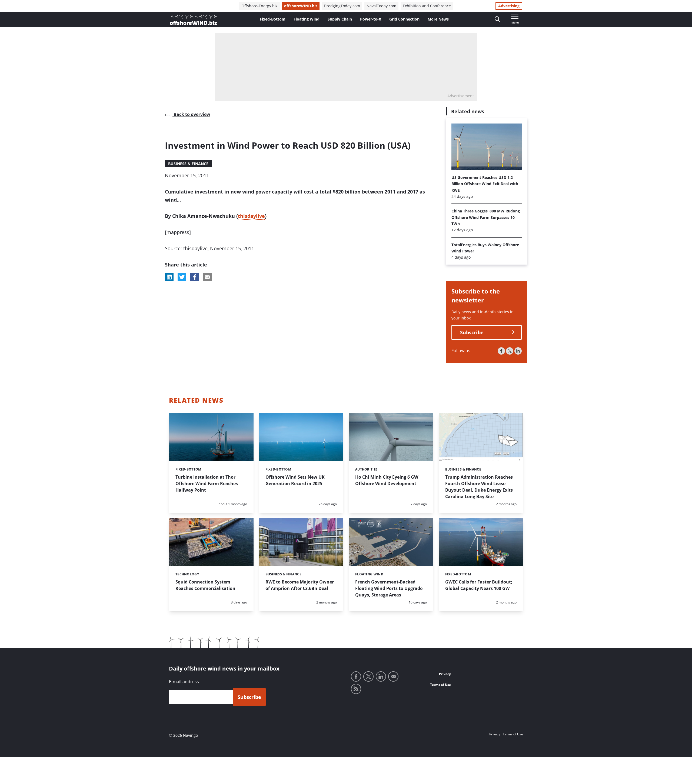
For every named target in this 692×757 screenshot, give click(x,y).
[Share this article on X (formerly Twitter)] (182, 277)
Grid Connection (404, 19)
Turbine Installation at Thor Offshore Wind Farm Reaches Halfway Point (206, 483)
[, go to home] (193, 19)
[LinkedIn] (518, 351)
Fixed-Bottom (272, 19)
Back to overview (191, 114)
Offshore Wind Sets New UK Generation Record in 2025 (295, 480)
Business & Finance (188, 163)
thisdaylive (251, 216)
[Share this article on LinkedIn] (169, 277)
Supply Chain (340, 19)
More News (438, 19)
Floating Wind (307, 19)
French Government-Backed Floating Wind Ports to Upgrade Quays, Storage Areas (388, 588)
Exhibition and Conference (427, 5)
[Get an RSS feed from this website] (356, 689)
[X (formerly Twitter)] (509, 351)
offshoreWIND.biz (300, 5)
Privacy (445, 674)
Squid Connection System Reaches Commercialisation (205, 585)
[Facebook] (501, 351)
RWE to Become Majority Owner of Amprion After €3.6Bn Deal (299, 585)
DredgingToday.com (342, 5)
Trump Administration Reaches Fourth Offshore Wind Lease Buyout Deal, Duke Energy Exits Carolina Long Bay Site (479, 486)
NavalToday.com (381, 5)
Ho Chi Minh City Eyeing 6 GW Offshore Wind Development (386, 480)
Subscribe (472, 332)
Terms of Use (440, 684)
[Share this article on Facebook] (194, 277)
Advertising (509, 5)
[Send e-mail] (393, 676)
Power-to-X (370, 19)
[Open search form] (497, 19)
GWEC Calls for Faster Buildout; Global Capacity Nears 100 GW (478, 585)
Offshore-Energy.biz (259, 5)
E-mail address (184, 682)
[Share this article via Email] (207, 277)
